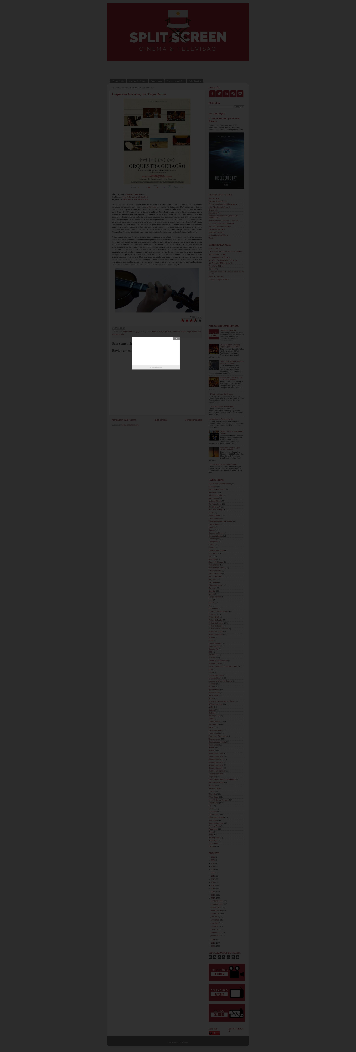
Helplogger (159, 367)
